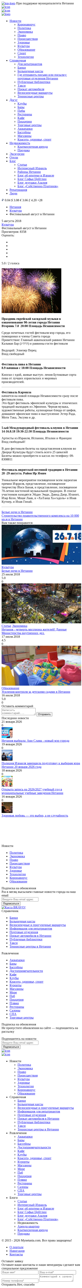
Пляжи (14, 1003)
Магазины (24, 136)
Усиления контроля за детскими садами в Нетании (36, 691)
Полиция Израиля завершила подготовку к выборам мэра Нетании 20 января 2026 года (41, 764)
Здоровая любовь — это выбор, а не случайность (35, 815)
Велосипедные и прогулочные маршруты (38, 925)
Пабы (21, 110)
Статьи (22, 164)
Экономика (25, 31)
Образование (26, 49)
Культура (24, 46)
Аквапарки (25, 128)
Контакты (16, 1254)
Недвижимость (20, 143)
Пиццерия (16, 999)
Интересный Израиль (32, 168)
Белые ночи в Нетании (17, 512)
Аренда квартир (28, 1226)
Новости (15, 21)
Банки (22, 67)
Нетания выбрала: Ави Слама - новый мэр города (35, 740)
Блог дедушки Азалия (32, 182)
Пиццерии (25, 121)
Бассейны (24, 132)
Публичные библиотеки (34, 82)
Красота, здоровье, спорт (34, 139)
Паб (12, 996)
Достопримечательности (26, 971)
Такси (22, 85)
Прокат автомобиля (31, 89)
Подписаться (11, 903)
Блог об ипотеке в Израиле (36, 175)
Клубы (22, 103)
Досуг (14, 100)
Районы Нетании (29, 172)
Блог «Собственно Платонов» (38, 186)
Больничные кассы (30, 71)
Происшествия (28, 39)
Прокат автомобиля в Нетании (30, 935)
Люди (13, 193)
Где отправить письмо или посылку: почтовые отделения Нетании (42, 76)
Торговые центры (30, 125)
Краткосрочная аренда (33, 146)
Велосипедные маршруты (35, 92)
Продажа (24, 150)
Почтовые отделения (24, 932)
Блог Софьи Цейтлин (32, 179)
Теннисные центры (31, 96)
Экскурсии (17, 154)
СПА (13, 1014)
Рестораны (25, 114)
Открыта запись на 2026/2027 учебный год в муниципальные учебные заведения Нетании (32, 791)
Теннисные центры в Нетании (30, 946)
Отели (14, 157)
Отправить (44, 714)
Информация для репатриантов (31, 928)
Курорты (15, 985)
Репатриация (18, 189)
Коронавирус (26, 24)
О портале (16, 1247)
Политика (24, 28)
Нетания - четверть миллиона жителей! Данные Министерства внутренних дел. (34, 631)
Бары (21, 107)
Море (13, 992)
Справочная (18, 60)
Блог (13, 161)
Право (22, 35)
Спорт (22, 53)
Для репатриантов (30, 64)
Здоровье (24, 42)
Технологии (26, 57)
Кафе (21, 118)
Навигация (17, 1250)
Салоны (15, 1010)
